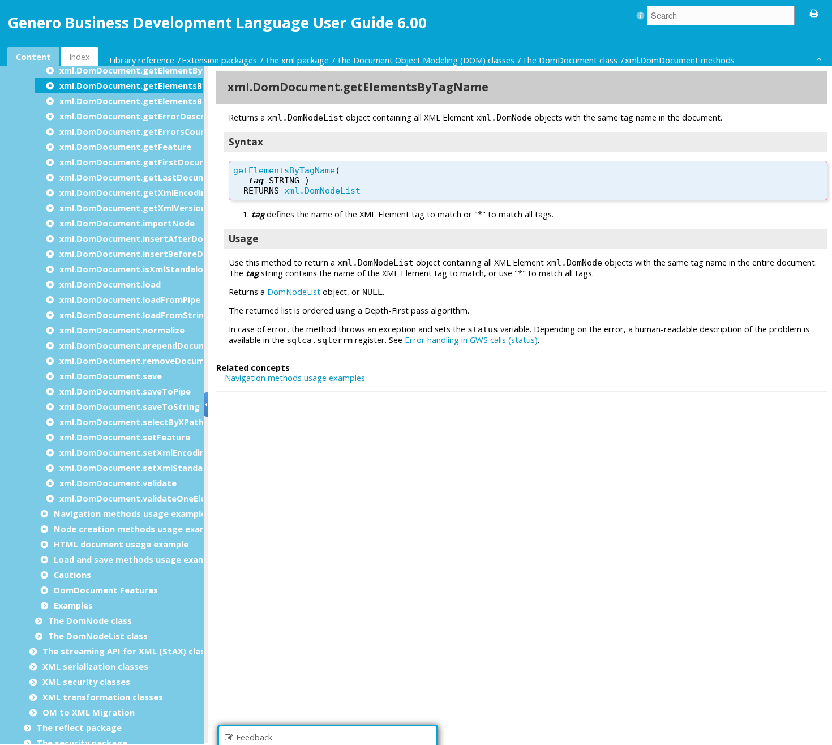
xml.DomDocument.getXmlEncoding (135, 192)
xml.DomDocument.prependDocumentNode (151, 345)
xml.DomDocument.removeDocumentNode (150, 360)
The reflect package (79, 727)
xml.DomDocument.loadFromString (134, 314)
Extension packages (219, 60)
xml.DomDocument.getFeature (125, 146)
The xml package (296, 60)
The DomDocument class (569, 60)
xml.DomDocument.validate (118, 483)
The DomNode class (90, 620)
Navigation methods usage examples (132, 513)
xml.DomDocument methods (680, 60)
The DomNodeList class (98, 635)
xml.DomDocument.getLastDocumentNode (151, 177)
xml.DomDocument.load (110, 284)
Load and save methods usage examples (138, 559)
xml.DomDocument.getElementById (134, 70)
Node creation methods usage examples (139, 528)
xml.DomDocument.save (110, 376)
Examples (73, 605)
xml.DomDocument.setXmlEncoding (135, 452)
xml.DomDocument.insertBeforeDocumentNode (161, 253)
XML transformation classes (102, 697)
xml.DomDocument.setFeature (124, 437)
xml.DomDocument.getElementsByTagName (153, 85)
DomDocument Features (106, 590)
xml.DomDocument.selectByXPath (131, 421)
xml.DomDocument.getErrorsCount (134, 131)
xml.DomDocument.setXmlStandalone (140, 467)
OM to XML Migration (88, 712)
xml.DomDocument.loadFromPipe (129, 299)
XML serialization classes (95, 666)
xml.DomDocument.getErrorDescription (144, 116)
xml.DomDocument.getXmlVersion (132, 207)
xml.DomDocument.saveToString (129, 406)
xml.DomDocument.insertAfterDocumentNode (158, 238)
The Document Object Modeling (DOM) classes (425, 60)
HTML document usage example (121, 544)
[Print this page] (814, 12)
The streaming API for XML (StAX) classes (130, 651)
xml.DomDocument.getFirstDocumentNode (152, 162)
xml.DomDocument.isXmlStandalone (136, 269)
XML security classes (86, 681)
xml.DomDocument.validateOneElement (143, 498)
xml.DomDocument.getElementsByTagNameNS (159, 100)
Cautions (72, 574)
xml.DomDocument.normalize (122, 330)
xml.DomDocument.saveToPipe (125, 391)
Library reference (141, 60)
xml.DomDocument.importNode (127, 223)
